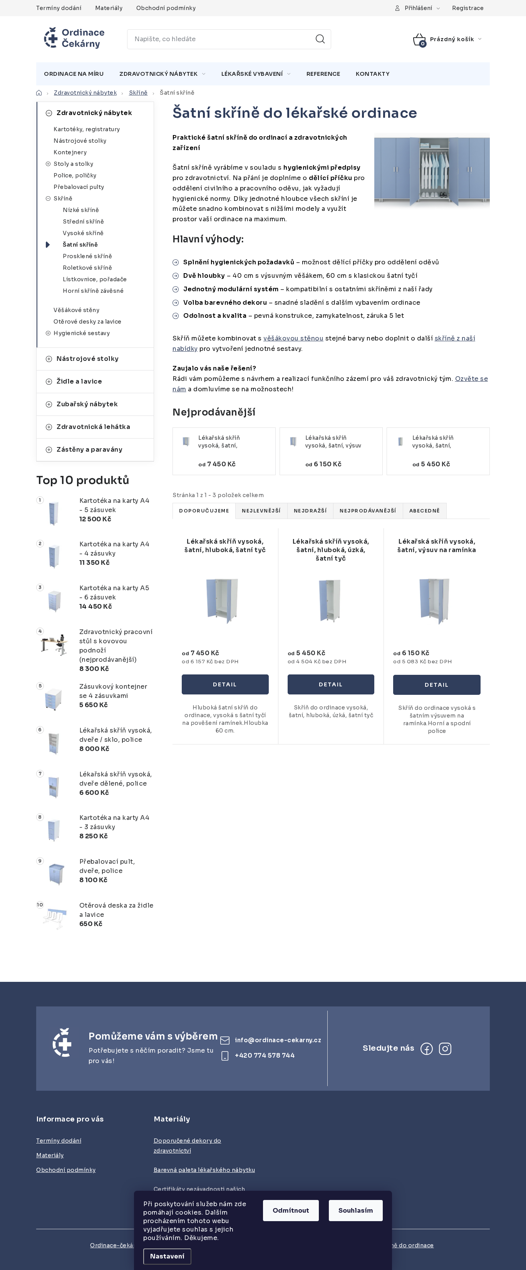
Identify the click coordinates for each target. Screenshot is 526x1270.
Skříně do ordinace (406, 1245)
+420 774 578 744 (265, 1055)
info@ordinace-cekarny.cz (278, 1040)
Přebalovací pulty (79, 187)
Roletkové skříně (87, 267)
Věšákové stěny (76, 310)
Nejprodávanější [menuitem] (368, 511)
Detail (225, 684)
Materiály (109, 8)
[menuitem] (73, 73)
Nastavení (167, 1256)
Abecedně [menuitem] (424, 511)
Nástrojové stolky (80, 140)
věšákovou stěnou (293, 338)
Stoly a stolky (73, 163)
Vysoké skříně (83, 233)
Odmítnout (291, 1211)
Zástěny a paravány (89, 450)
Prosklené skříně (87, 256)
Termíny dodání (58, 8)
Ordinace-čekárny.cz (120, 1245)
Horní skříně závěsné (93, 290)
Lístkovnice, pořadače (95, 279)
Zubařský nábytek (87, 404)
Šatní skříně (80, 244)
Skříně (63, 198)
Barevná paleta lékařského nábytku (204, 1170)
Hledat (320, 39)
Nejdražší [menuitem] (310, 511)
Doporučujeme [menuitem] (204, 511)
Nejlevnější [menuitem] (261, 511)
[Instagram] (445, 1049)
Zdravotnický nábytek (94, 113)
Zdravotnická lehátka (93, 427)
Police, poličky (75, 175)
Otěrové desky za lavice (88, 321)
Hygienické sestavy (82, 333)
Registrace (468, 8)
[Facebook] (426, 1049)
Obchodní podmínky (166, 8)
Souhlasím (355, 1211)
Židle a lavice (79, 381)
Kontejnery (70, 152)
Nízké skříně (81, 210)
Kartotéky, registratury (87, 129)
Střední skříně (83, 221)
